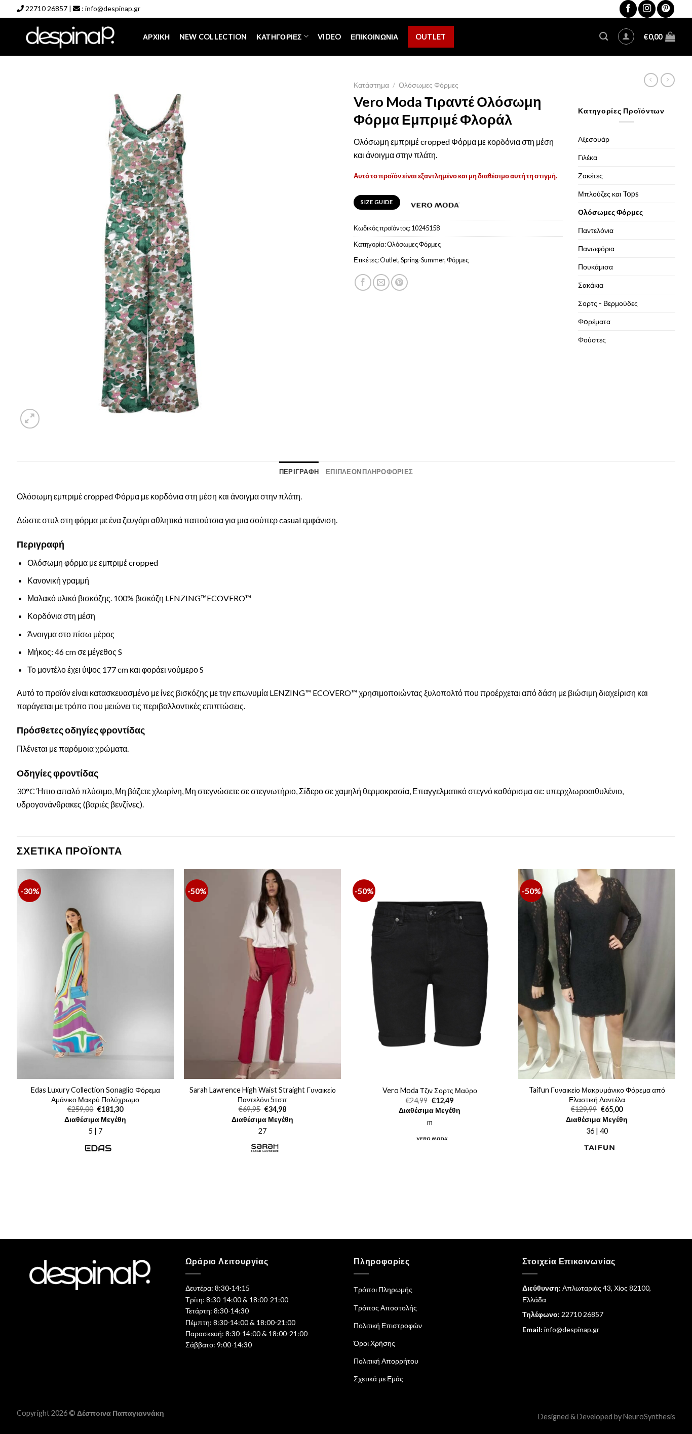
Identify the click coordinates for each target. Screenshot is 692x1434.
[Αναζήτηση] (603, 36)
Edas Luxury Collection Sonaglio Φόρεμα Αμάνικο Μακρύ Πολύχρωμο (95, 1095)
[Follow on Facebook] (628, 9)
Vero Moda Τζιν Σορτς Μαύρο (429, 1090)
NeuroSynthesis (649, 1416)
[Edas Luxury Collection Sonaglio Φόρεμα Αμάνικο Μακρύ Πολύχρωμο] (95, 974)
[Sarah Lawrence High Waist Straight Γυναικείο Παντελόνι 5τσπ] (262, 974)
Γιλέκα (587, 157)
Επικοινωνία (375, 36)
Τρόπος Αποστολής (385, 1307)
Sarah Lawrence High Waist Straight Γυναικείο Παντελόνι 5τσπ (262, 1095)
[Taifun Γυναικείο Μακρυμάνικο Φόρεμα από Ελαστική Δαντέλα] (596, 974)
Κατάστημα (371, 85)
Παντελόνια (595, 230)
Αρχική (156, 36)
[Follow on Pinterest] (665, 9)
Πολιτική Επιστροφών (388, 1325)
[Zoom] (30, 419)
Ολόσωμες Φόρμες (428, 85)
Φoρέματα (594, 321)
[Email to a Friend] (381, 282)
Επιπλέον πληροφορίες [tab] (369, 472)
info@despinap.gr (112, 8)
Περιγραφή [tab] (299, 472)
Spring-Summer (422, 260)
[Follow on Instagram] (647, 9)
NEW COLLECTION (213, 36)
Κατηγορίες (279, 36)
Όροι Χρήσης (374, 1343)
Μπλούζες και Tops (608, 193)
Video (329, 36)
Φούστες (592, 339)
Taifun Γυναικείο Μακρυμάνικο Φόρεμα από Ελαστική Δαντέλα (597, 1095)
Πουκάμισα (595, 266)
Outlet (430, 36)
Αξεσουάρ (593, 139)
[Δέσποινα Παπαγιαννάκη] (72, 37)
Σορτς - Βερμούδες (608, 303)
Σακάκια (590, 285)
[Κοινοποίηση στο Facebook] (363, 282)
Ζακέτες (590, 175)
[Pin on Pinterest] (399, 282)
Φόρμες (458, 260)
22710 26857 (46, 8)
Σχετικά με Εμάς (378, 1378)
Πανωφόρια (596, 248)
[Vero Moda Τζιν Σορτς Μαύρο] (429, 974)
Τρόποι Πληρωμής (383, 1289)
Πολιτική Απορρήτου (386, 1361)
